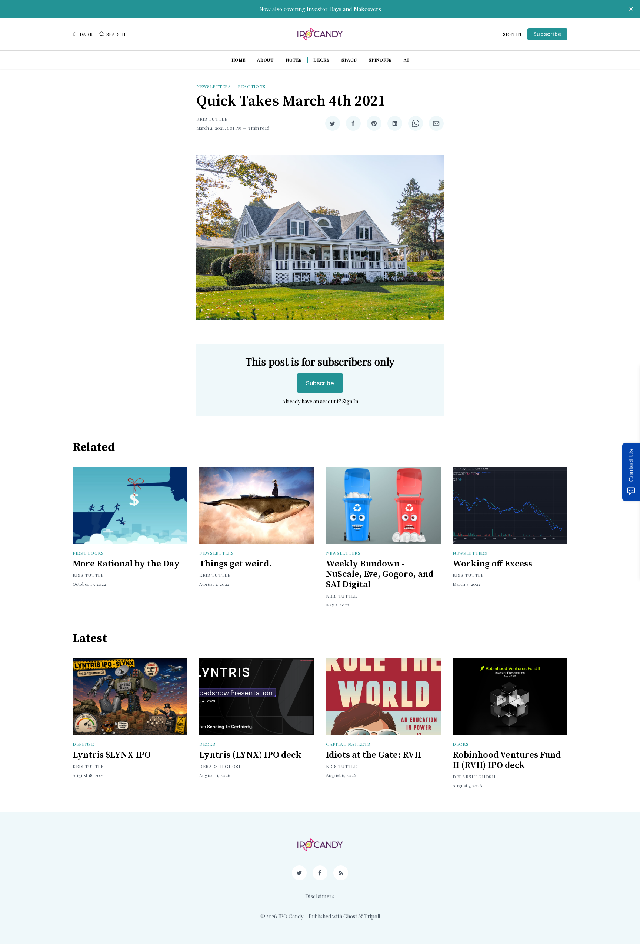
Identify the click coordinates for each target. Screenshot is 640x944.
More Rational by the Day (126, 563)
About (265, 60)
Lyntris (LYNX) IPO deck (250, 755)
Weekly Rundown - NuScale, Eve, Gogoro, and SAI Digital (379, 574)
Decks (321, 60)
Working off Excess (492, 563)
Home (238, 60)
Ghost (350, 916)
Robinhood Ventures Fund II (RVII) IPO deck (507, 760)
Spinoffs (380, 60)
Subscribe (547, 34)
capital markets (348, 744)
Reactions (252, 86)
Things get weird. (235, 563)
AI (406, 60)
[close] (631, 9)
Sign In (512, 34)
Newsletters (213, 86)
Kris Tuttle (211, 119)
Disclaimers (320, 896)
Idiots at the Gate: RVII (373, 755)
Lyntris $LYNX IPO (112, 755)
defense (83, 744)
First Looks (88, 553)
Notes (294, 60)
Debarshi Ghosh (220, 766)
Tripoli (372, 916)
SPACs (349, 60)
